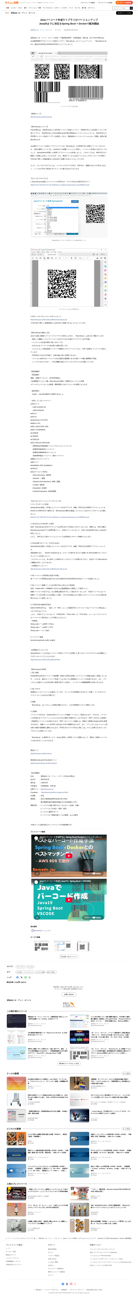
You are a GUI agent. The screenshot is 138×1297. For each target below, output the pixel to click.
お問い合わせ (69, 994)
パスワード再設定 (53, 1255)
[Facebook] (17, 977)
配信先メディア (11, 1255)
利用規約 (64, 1290)
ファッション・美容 (34, 8)
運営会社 (38, 1290)
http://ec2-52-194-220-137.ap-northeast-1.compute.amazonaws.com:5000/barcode (60, 185)
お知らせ (51, 1265)
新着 (7, 8)
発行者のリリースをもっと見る (69, 1063)
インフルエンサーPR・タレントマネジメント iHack (106, 1259)
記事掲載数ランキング (13, 1261)
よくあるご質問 (53, 1262)
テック (71, 8)
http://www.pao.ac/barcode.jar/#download (45, 659)
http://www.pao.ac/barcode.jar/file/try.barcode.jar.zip (49, 320)
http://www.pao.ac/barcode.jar (41, 753)
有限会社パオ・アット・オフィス (41, 30)
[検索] (131, 8)
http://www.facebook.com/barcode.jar (44, 763)
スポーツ (57, 8)
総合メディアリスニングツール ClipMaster (103, 1252)
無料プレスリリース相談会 (56, 1272)
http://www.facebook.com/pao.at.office (54, 792)
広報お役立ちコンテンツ (14, 1264)
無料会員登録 (52, 1249)
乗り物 (84, 8)
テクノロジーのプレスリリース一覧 (24, 1238)
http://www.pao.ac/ (47, 789)
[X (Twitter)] (22, 977)
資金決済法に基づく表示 (94, 1290)
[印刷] (30, 977)
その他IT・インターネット (25, 972)
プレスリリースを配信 (88, 2)
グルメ (20, 8)
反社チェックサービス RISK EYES (101, 1265)
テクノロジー (21, 967)
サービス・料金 (11, 1251)
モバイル (77, 8)
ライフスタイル (48, 8)
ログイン (51, 1252)
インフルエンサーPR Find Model (100, 1255)
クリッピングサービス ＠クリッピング (102, 1249)
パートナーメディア (12, 1258)
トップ (7, 1238)
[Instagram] (71, 1284)
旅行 (25, 8)
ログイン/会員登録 (125, 2)
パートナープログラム (51, 1290)
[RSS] (75, 1284)
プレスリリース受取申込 (56, 1268)
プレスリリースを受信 (105, 2)
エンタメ (13, 8)
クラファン (91, 8)
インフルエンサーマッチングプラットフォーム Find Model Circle (110, 1262)
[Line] (26, 977)
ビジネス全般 (40, 972)
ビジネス (64, 8)
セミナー (51, 1275)
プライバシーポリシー (77, 1290)
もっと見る (126, 1073)
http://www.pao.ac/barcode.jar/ (41, 117)
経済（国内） (51, 972)
